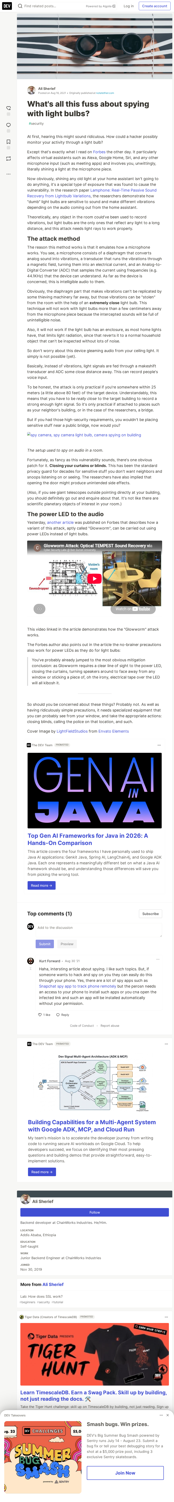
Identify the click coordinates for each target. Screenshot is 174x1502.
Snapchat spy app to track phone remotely (77, 986)
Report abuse (110, 1025)
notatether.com (105, 93)
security (36, 123)
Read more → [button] (41, 885)
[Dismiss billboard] (168, 1415)
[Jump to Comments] (8, 127)
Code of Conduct (82, 1025)
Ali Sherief (46, 88)
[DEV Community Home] (7, 6)
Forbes (99, 152)
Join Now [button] (125, 1473)
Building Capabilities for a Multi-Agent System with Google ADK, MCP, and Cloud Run (92, 1126)
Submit (45, 944)
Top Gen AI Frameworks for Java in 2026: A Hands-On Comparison (88, 839)
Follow (95, 1212)
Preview (67, 944)
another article (60, 522)
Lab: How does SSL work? (41, 1299)
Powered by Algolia (99, 6)
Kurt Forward (49, 961)
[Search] (20, 6)
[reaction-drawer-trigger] (8, 110)
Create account (154, 6)
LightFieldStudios (72, 731)
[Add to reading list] (8, 144)
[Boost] (8, 158)
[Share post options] (8, 174)
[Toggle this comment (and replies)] (31, 968)
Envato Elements (113, 731)
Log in (129, 6)
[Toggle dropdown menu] (159, 745)
